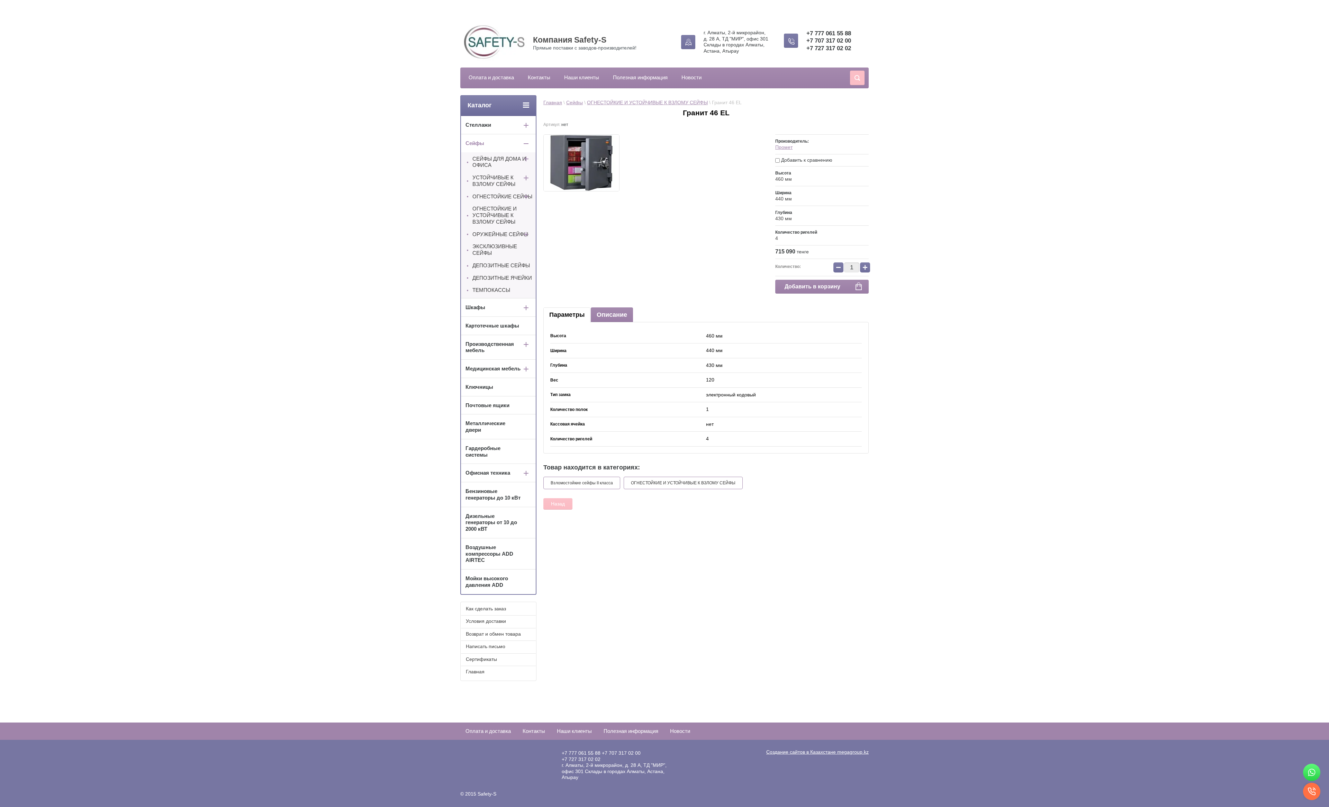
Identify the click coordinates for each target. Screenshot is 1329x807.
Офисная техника (487, 473)
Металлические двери (485, 426)
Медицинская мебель (493, 368)
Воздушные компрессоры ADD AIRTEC (489, 553)
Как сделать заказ (486, 608)
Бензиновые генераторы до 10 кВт (493, 494)
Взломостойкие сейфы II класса (582, 483)
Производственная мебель (489, 347)
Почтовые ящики (487, 405)
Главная (552, 102)
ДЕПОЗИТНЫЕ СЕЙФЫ (501, 265)
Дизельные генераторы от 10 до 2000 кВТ (491, 522)
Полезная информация (640, 77)
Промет (784, 147)
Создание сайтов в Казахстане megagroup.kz (817, 752)
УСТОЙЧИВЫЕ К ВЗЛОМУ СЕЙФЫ (493, 180)
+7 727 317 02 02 (828, 48)
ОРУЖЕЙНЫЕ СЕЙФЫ (500, 234)
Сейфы (574, 102)
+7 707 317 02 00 (828, 40)
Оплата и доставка (491, 77)
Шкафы (475, 307)
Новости (691, 77)
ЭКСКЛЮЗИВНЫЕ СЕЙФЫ (494, 249)
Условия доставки (486, 621)
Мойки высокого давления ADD (486, 581)
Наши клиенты (581, 77)
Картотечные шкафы (492, 326)
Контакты (539, 77)
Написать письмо (485, 646)
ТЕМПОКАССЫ (491, 290)
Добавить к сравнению (806, 160)
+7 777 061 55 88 (828, 33)
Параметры (567, 314)
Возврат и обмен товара (493, 634)
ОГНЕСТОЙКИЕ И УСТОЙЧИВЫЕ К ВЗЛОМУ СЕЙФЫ (647, 102)
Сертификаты (481, 659)
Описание (612, 314)
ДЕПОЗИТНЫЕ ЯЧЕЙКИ (502, 278)
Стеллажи (478, 125)
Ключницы (479, 387)
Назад (558, 503)
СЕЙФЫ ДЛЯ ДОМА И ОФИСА (499, 162)
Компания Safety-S (569, 39)
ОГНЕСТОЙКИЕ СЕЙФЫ (502, 196)
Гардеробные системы (482, 451)
